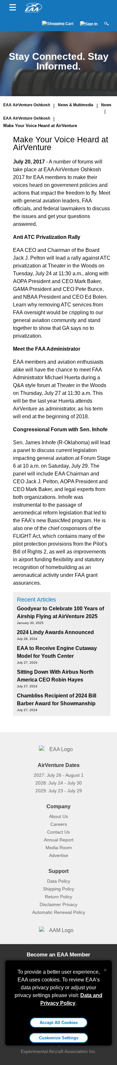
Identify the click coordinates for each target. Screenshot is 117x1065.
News (106, 105)
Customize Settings (58, 1037)
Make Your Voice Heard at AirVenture (40, 125)
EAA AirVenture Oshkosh (26, 105)
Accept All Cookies (59, 1022)
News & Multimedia (75, 105)
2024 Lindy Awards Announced (55, 632)
